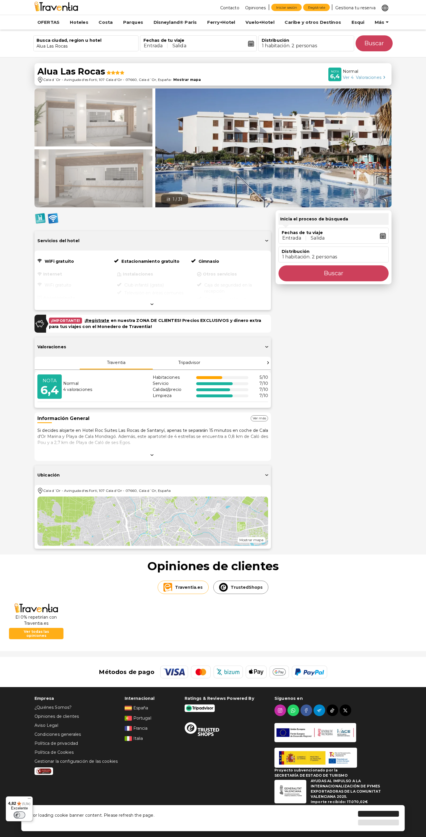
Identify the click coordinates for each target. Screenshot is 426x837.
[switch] (19, 814)
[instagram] (280, 710)
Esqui (358, 22)
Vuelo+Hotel (259, 22)
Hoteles (79, 22)
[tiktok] (333, 710)
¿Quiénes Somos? (53, 707)
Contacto (229, 7)
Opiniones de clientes (56, 716)
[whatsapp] (294, 710)
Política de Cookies (54, 752)
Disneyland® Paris (175, 22)
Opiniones (255, 7)
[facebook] (307, 710)
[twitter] (346, 710)
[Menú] (29, 799)
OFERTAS (48, 22)
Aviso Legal (46, 725)
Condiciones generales (57, 734)
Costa (106, 22)
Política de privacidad (56, 743)
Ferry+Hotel (221, 22)
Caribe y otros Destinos (313, 22)
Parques (133, 22)
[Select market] (385, 7)
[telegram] (320, 710)
